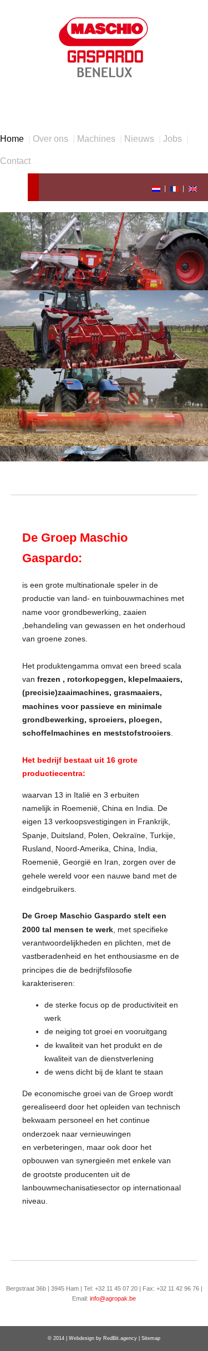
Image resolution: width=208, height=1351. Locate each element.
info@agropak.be (113, 1298)
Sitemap (150, 1338)
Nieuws (139, 138)
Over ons (50, 138)
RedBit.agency (120, 1338)
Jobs (172, 138)
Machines (96, 138)
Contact (15, 161)
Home (12, 138)
